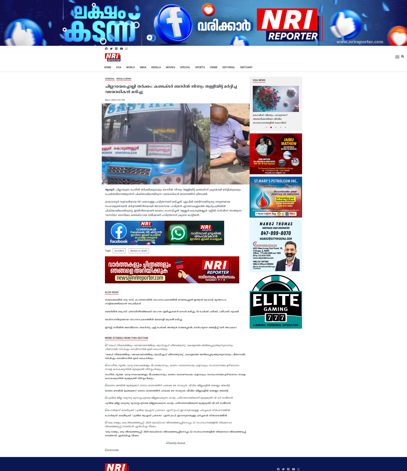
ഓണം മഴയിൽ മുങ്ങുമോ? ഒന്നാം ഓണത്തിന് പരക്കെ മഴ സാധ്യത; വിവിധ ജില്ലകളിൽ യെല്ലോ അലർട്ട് (166, 388)
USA (117, 66)
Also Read (111, 290)
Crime (205, 66)
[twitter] (111, 49)
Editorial (218, 66)
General (110, 76)
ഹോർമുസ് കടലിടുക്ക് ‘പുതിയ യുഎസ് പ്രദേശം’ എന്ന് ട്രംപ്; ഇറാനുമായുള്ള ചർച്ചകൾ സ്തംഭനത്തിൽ (166, 413)
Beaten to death (139, 248)
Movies (165, 66)
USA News (259, 78)
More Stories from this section (126, 335)
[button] (266, 125)
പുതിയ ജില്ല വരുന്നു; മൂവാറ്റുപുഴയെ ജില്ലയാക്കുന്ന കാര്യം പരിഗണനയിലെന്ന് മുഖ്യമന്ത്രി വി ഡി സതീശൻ (168, 401)
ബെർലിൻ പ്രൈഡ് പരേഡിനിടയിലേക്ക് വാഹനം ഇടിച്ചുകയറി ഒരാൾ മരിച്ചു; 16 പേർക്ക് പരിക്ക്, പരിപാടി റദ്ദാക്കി (172, 309)
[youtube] (121, 49)
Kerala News (123, 76)
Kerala (152, 66)
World (128, 66)
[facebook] (106, 49)
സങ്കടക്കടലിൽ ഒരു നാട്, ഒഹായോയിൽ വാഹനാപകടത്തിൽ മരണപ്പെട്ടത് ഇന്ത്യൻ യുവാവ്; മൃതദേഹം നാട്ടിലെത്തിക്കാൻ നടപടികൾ (165, 299)
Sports (192, 66)
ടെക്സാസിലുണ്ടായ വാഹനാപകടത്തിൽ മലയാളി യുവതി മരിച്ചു (143, 317)
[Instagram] (116, 49)
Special (178, 66)
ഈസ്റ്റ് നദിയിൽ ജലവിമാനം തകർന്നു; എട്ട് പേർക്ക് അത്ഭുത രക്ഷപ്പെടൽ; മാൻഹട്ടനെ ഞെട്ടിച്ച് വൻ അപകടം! (171, 325)
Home (107, 66)
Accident (119, 248)
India (140, 66)
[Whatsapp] (126, 49)
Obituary (234, 66)
